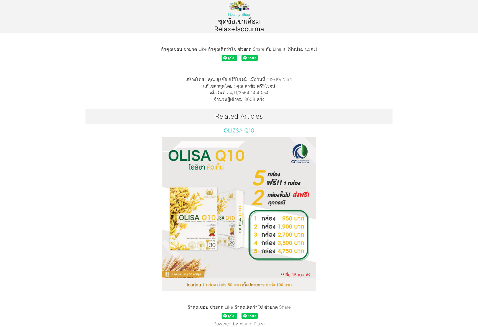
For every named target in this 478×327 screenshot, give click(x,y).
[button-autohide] (108, 209)
